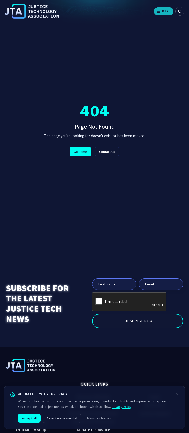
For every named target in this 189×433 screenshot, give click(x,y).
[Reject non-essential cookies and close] (177, 394)
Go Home (80, 151)
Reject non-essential (62, 418)
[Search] (179, 11)
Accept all (29, 418)
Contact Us (107, 151)
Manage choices (99, 418)
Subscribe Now (138, 321)
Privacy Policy (121, 406)
